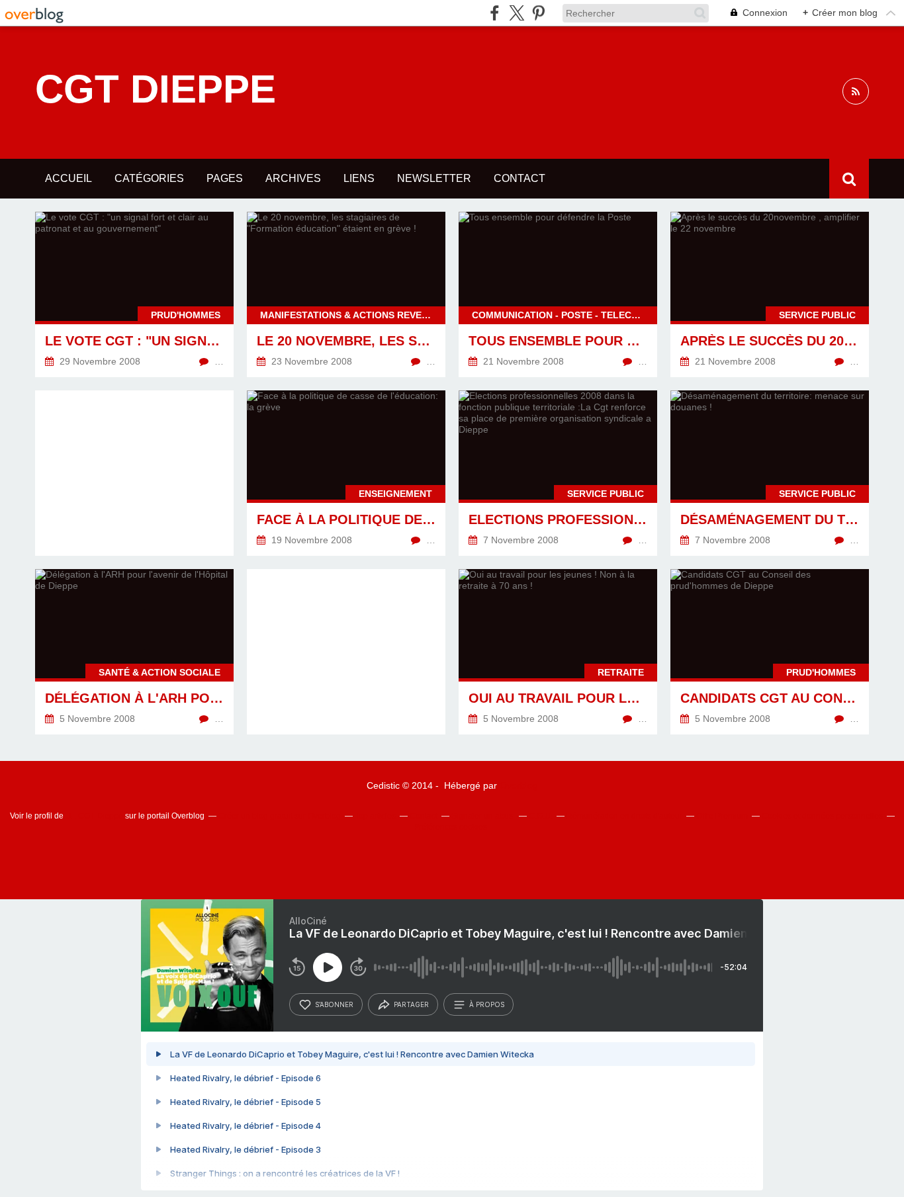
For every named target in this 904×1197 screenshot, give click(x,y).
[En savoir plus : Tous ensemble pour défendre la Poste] (558, 294)
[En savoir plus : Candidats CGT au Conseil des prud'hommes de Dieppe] (769, 651)
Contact (519, 178)
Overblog (519, 785)
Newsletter (434, 178)
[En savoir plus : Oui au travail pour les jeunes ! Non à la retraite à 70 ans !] (558, 651)
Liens (359, 178)
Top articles (375, 815)
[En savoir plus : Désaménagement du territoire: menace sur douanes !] (769, 473)
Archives (293, 178)
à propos (486, 1004)
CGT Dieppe (155, 89)
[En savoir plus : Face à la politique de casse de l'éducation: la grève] (346, 473)
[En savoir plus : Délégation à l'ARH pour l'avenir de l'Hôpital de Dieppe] (134, 651)
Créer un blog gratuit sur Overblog (279, 815)
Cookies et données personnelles (822, 815)
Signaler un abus (483, 815)
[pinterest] (538, 13)
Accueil (68, 178)
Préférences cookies (450, 827)
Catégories (149, 178)
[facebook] (494, 13)
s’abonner (334, 1004)
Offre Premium (722, 815)
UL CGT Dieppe (94, 815)
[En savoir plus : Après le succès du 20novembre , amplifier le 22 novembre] (769, 294)
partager (411, 1004)
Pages (224, 178)
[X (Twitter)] (516, 13)
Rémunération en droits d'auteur (624, 815)
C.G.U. (541, 815)
